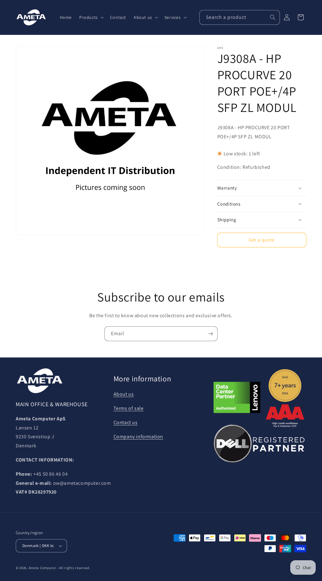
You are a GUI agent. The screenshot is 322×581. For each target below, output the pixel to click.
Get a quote (262, 240)
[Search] (273, 17)
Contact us (126, 422)
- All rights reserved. (73, 568)
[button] (90, 17)
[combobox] (240, 17)
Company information (138, 436)
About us (124, 394)
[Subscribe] (210, 333)
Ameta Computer (42, 568)
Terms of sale (129, 408)
